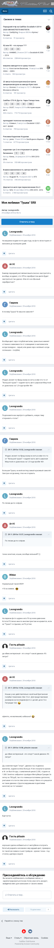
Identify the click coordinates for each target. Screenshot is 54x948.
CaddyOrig (13, 32)
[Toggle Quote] (6, 449)
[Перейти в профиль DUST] (48, 101)
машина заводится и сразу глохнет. (19, 65)
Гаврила (13, 302)
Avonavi (12, 87)
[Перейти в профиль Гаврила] (5, 304)
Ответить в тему (27, 222)
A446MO (12, 52)
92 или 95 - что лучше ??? (15, 45)
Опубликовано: (22, 235)
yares (11, 139)
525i (11, 190)
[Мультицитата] (4, 253)
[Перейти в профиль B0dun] (5, 577)
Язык (8, 938)
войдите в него (9, 884)
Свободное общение (35, 139)
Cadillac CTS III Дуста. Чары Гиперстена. (21, 100)
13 (30, 104)
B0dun (12, 575)
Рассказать (14, 909)
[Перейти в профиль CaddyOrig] (48, 28)
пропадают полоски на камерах (17, 120)
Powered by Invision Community (27, 944)
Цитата (12, 253)
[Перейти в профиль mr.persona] (48, 188)
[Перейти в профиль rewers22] (48, 46)
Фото (18, 213)
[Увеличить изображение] (17, 589)
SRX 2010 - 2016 (36, 190)
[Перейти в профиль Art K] (5, 266)
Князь (11, 157)
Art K (12, 264)
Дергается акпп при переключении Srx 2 (21, 187)
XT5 (35, 177)
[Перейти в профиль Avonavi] (48, 82)
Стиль (17, 938)
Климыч (12, 123)
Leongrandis (13, 210)
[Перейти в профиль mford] (48, 171)
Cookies (44, 938)
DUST (11, 107)
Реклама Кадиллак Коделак (16, 136)
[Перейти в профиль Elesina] (48, 121)
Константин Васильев (18, 68)
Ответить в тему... (15, 895)
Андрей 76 (13, 177)
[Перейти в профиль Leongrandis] (5, 233)
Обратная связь (31, 938)
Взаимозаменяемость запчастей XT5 (20, 170)
